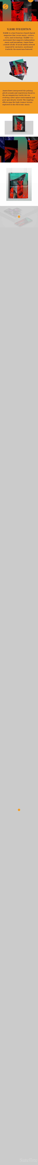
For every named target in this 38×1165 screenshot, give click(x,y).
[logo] (28, 1160)
